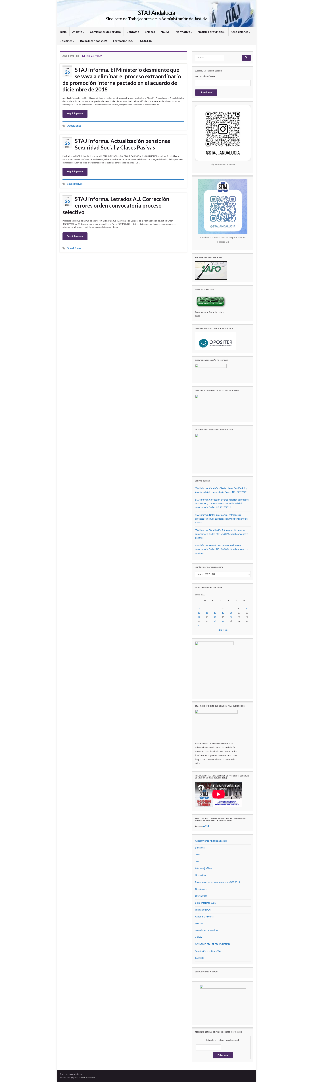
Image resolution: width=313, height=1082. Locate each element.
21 (231, 617)
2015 (197, 861)
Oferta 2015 (201, 896)
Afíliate (77, 31)
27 (223, 621)
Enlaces (150, 31)
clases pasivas (75, 183)
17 (199, 617)
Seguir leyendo (75, 113)
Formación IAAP (123, 40)
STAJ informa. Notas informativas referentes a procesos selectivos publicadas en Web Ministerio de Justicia (221, 519)
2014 (197, 854)
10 (199, 613)
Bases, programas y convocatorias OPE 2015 (217, 882)
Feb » (226, 630)
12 (215, 613)
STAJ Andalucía (156, 12)
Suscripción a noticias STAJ (208, 951)
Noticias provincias (211, 31)
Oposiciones (240, 31)
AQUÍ (206, 826)
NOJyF (165, 31)
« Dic (220, 630)
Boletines (66, 40)
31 (199, 626)
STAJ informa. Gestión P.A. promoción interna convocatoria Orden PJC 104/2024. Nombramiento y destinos (221, 549)
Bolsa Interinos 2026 (93, 40)
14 (231, 613)
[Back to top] (304, 1073)
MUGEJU (146, 40)
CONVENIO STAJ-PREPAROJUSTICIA (212, 944)
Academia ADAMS (204, 916)
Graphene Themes (86, 1077)
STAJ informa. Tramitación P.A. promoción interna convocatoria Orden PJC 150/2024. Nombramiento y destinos (221, 534)
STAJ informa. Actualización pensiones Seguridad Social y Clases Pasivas (122, 144)
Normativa (183, 31)
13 (223, 613)
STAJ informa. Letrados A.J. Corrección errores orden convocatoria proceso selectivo (115, 205)
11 (207, 613)
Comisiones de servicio (105, 31)
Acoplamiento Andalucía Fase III (211, 841)
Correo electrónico (206, 76)
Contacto (132, 31)
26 (215, 621)
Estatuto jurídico (203, 868)
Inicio (63, 31)
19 (215, 617)
